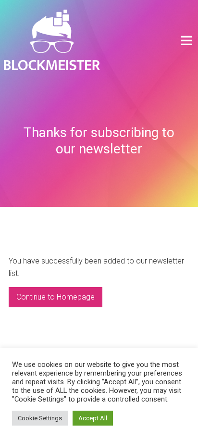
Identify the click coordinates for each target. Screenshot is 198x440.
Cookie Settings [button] (40, 418)
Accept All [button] (92, 418)
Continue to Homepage (55, 297)
